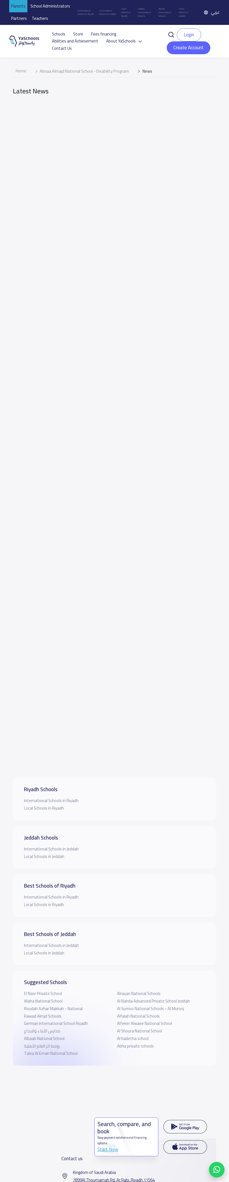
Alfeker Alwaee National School (144, 1023)
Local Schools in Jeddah (183, 12)
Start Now (107, 1149)
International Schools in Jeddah (107, 12)
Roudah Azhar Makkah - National (53, 1008)
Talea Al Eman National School (51, 1053)
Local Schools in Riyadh (125, 12)
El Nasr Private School (43, 993)
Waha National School (43, 1001)
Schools (58, 34)
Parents (18, 6)
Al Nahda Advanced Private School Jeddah (153, 1001)
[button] (171, 34)
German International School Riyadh (56, 1023)
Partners (19, 18)
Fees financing (103, 34)
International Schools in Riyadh (85, 12)
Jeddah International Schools (144, 12)
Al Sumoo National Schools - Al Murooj (150, 1008)
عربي (215, 12)
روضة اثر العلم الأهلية (42, 1046)
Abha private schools (135, 1046)
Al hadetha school (133, 1038)
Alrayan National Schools (139, 993)
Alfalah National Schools (138, 1016)
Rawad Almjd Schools (42, 1016)
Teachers (40, 18)
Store (78, 34)
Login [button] (189, 34)
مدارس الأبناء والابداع (42, 1031)
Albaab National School (44, 1038)
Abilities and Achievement (75, 41)
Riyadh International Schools (164, 12)
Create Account (188, 47)
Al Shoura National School (139, 1031)
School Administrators (50, 6)
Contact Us (62, 48)
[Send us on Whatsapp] (217, 1170)
